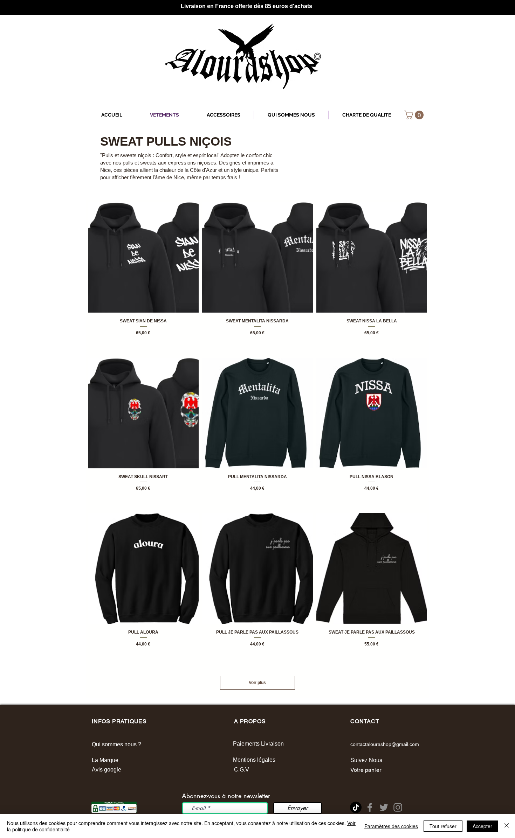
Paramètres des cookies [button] (391, 826)
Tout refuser (443, 826)
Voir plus (257, 682)
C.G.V (241, 770)
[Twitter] (384, 807)
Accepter (482, 826)
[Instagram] (398, 807)
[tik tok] (356, 807)
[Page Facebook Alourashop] (370, 807)
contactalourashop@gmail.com (384, 744)
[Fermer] (506, 826)
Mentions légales (255, 760)
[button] (415, 115)
